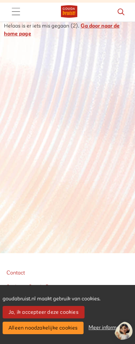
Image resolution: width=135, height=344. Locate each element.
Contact (16, 273)
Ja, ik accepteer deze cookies (43, 312)
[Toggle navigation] (16, 12)
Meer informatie (106, 327)
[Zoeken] (121, 12)
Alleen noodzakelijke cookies (43, 328)
